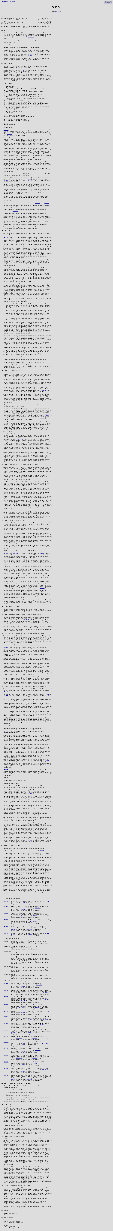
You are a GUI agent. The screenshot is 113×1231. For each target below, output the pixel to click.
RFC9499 (46, 203)
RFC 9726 (58, 11)
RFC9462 (47, 694)
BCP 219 (46, 933)
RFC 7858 (29, 1019)
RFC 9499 (13, 934)
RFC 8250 (20, 916)
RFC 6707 (22, 1007)
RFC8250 (6, 770)
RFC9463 (8, 695)
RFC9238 (42, 588)
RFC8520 (6, 130)
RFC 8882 (45, 1043)
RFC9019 (44, 390)
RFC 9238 (19, 1058)
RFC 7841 (29, 55)
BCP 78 (25, 70)
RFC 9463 (13, 1079)
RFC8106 (6, 691)
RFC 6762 (46, 1011)
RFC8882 (46, 760)
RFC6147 (42, 418)
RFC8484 (6, 180)
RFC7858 (28, 179)
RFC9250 (30, 180)
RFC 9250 (34, 1063)
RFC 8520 (31, 37)
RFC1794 (6, 237)
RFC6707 (15, 211)
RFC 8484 (19, 1038)
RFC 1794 (46, 901)
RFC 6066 (39, 985)
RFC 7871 (41, 1024)
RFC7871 (6, 647)
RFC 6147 (47, 999)
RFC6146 (46, 415)
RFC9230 (30, 793)
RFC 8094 (37, 908)
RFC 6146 (32, 993)
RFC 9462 (45, 1070)
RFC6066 (20, 439)
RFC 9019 (13, 929)
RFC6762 (6, 731)
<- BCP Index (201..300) (8, 1)
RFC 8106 (13, 1032)
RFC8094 (15, 553)
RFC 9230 (37, 1050)
